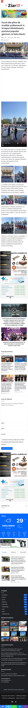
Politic (3, 611)
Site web (3, 434)
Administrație (5, 606)
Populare (4, 552)
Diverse (4, 597)
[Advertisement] (14, 86)
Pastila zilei (4, 604)
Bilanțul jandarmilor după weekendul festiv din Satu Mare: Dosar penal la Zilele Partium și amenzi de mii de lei (20, 386)
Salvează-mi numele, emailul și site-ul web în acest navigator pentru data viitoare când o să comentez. (12, 442)
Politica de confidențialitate (8, 698)
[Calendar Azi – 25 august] (23, 628)
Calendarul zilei (5, 613)
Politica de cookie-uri (21, 698)
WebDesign (19, 695)
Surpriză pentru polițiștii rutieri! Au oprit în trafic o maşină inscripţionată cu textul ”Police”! (18, 570)
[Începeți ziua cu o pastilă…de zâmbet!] (5, 634)
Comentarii (23, 552)
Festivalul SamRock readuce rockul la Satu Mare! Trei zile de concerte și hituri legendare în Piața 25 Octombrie (7, 367)
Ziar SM (4, 37)
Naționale (4, 602)
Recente (13, 552)
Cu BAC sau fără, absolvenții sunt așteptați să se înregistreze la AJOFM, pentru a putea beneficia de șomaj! (14, 664)
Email (3, 428)
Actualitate (4, 594)
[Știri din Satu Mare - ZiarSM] (14, 5)
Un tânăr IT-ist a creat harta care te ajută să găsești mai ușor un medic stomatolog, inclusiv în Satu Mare (21, 366)
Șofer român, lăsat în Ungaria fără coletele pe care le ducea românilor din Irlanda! (18, 578)
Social (3, 599)
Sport (3, 609)
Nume (3, 423)
